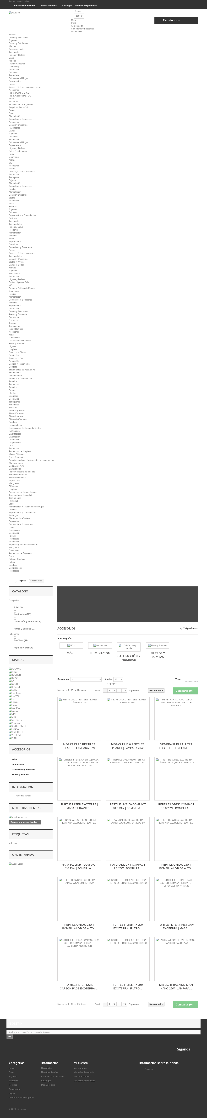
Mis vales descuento (84, 1072)
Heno (11, 238)
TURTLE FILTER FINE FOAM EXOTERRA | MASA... (176, 926)
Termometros (15, 498)
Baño (11, 58)
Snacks (12, 34)
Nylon (11, 98)
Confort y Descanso (18, 37)
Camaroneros (15, 469)
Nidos (11, 203)
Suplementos (15, 81)
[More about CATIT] (13, 681)
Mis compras (80, 1068)
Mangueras (14, 483)
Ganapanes (14, 550)
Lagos (12, 504)
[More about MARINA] (14, 708)
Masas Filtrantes (17, 454)
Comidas (13, 367)
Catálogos (66, 5)
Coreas (12, 110)
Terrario (12, 323)
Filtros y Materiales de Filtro (22, 472)
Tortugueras (14, 326)
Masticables (76, 31)
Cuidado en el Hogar (18, 78)
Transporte (14, 52)
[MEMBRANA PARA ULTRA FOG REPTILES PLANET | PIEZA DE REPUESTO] (176, 718)
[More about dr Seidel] (14, 687)
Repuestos (14, 521)
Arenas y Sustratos (18, 314)
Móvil (11, 335)
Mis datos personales (84, 1080)
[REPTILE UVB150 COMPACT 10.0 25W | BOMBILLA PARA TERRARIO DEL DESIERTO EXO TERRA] (176, 778)
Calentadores (15, 434)
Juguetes (13, 40)
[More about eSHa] (13, 690)
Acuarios (13, 381)
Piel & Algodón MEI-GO (20, 96)
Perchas (13, 206)
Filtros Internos (16, 416)
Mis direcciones (81, 1076)
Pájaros (12, 180)
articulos (13, 843)
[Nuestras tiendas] (31, 817)
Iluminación (14, 337)
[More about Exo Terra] (15, 693)
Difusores (13, 486)
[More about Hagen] (13, 702)
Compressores (15, 568)
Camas (12, 131)
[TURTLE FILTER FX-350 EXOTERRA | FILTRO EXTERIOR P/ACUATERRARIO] (128, 959)
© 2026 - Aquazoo (17, 1109)
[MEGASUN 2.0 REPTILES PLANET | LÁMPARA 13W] (79, 718)
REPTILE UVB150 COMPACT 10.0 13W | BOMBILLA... (128, 806)
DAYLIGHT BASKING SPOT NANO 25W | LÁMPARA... (176, 986)
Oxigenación (15, 442)
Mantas (12, 46)
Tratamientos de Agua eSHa (22, 370)
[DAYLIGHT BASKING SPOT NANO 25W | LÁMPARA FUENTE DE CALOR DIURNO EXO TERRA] (176, 959)
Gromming (14, 66)
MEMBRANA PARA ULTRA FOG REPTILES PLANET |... (176, 746)
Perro (73, 23)
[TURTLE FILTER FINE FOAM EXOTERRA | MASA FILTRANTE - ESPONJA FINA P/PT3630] (176, 899)
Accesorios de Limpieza (20, 451)
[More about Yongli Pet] (15, 735)
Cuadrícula (188, 681)
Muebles (13, 407)
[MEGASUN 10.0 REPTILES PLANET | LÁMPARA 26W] (128, 718)
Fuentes (12, 536)
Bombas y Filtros (17, 410)
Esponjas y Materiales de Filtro (23, 544)
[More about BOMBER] (15, 675)
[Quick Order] (16, 864)
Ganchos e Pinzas (17, 352)
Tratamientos (15, 372)
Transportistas (15, 224)
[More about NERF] (13, 717)
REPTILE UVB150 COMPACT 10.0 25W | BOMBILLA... (176, 806)
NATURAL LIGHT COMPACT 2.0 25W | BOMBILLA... (127, 866)
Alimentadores (15, 375)
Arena (11, 160)
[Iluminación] (100, 645)
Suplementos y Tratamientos (22, 215)
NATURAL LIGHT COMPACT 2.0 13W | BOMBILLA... (79, 866)
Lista (196, 681)
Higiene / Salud (16, 227)
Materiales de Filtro (18, 474)
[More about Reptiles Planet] (17, 726)
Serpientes (14, 355)
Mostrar (108, 679)
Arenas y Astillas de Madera (22, 288)
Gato (11, 113)
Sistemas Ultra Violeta (19, 518)
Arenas (12, 390)
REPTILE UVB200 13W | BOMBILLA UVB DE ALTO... (176, 866)
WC (10, 163)
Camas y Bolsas (16, 265)
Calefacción (14, 437)
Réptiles (12, 294)
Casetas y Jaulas (17, 49)
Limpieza (13, 349)
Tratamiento (14, 75)
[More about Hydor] (13, 705)
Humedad (13, 501)
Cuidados (13, 72)
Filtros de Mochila (17, 477)
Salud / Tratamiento (18, 151)
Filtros (12, 562)
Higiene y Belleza (17, 55)
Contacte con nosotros (23, 5)
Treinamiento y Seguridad (21, 104)
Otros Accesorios (17, 457)
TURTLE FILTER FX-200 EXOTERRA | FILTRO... (128, 926)
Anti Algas (13, 515)
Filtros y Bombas (17, 343)
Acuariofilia (14, 361)
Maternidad (14, 404)
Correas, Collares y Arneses (22, 171)
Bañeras (13, 218)
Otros (11, 556)
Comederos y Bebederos (82, 29)
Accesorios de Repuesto (20, 553)
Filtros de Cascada (18, 419)
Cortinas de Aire (16, 466)
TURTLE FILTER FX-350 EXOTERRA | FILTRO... (128, 986)
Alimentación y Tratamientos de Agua (26, 506)
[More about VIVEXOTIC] (16, 732)
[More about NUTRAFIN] (15, 720)
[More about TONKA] (14, 729)
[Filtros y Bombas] (157, 645)
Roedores (13, 230)
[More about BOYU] (13, 678)
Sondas (12, 189)
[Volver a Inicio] (12, 581)
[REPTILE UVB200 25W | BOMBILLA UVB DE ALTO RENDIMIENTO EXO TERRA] (79, 899)
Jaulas (12, 198)
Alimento (13, 235)
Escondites (14, 320)
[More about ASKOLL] (14, 672)
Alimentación (77, 26)
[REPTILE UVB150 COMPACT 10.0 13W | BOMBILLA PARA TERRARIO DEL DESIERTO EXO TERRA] (128, 778)
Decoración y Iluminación (21, 524)
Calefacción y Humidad (20, 340)
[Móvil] (71, 645)
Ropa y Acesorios (17, 63)
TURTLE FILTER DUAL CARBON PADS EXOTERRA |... (79, 986)
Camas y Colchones (18, 43)
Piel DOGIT (14, 101)
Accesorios (14, 69)
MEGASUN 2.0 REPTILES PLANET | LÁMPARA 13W (79, 746)
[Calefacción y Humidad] (129, 647)
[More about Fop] (12, 699)
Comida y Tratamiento (19, 364)
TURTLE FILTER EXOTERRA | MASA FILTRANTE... (79, 806)
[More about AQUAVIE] (15, 669)
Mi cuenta (81, 1063)
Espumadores (15, 425)
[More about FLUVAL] (14, 696)
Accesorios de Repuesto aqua (23, 492)
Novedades (46, 1068)
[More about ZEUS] (13, 738)
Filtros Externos (16, 413)
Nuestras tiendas (23, 796)
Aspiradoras (14, 480)
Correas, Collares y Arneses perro (24, 87)
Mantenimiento (16, 463)
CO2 (11, 445)
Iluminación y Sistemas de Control (25, 428)
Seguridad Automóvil (18, 107)
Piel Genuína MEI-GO (19, 93)
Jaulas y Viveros (17, 262)
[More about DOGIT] (13, 684)
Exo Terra (20, 640)
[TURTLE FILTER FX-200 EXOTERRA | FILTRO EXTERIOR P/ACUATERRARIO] (128, 899)
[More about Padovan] (14, 723)
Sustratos (13, 396)
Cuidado (12, 212)
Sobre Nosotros (48, 5)
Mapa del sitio (48, 1085)
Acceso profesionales (19, 1)
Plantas (12, 393)
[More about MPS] (12, 714)
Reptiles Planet (23, 648)
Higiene (12, 61)
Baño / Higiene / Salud (19, 282)
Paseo (12, 84)
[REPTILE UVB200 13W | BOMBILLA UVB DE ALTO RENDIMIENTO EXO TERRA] (176, 839)
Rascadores (14, 128)
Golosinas (13, 244)
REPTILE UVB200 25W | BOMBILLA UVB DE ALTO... (79, 926)
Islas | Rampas (16, 329)
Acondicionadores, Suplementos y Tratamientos (31, 460)
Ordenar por (63, 679)
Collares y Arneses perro (21, 1097)
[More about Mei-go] (13, 711)
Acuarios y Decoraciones (20, 378)
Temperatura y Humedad (20, 495)
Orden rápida (23, 855)
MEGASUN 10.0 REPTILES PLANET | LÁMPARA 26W (127, 746)
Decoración (14, 317)
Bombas (13, 422)
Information (22, 787)
